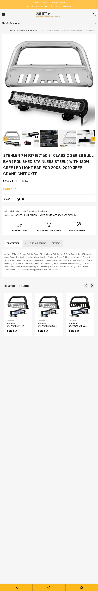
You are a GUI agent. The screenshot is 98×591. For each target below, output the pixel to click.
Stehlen (10, 321)
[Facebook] (15, 199)
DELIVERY (45, 2)
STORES (36, 2)
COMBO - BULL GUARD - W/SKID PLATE (33, 215)
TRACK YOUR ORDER (58, 2)
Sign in (61, 6)
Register (67, 6)
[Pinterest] (22, 199)
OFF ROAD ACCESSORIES (65, 215)
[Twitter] (18, 199)
